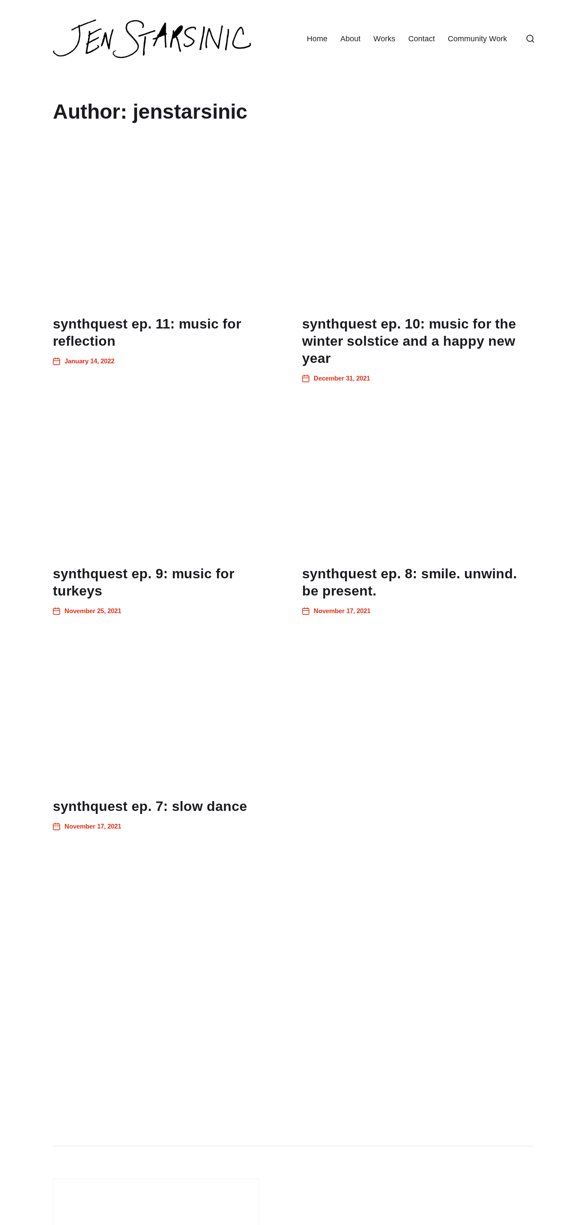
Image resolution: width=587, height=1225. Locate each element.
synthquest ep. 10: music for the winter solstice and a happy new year (409, 341)
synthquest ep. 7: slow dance (150, 806)
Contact (421, 39)
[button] (530, 38)
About (350, 39)
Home (317, 39)
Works (384, 39)
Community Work (477, 39)
